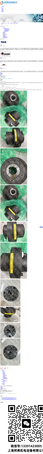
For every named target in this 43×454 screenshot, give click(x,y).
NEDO (1, 57)
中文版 (2, 6)
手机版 (1, 387)
